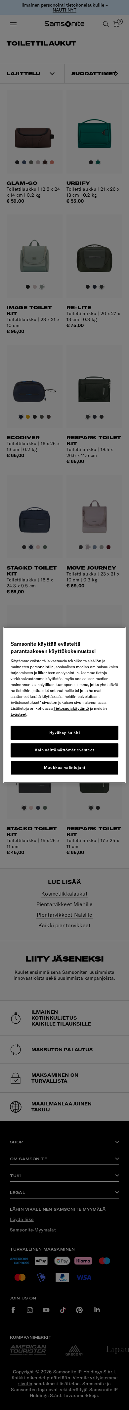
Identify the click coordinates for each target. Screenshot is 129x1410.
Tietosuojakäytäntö (71, 708)
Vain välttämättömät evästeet (64, 749)
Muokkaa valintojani (64, 767)
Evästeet (18, 714)
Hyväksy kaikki (64, 732)
